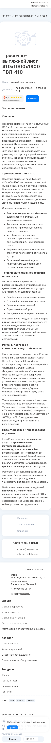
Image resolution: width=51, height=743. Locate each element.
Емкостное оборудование (16, 654)
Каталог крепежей (12, 649)
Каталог (13, 739)
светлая (20, 701)
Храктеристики (25, 524)
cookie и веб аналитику (35, 722)
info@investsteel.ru (39, 6)
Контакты (7, 691)
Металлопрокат (10, 643)
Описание (22, 531)
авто (12, 701)
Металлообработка (12, 606)
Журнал (6, 675)
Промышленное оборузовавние (19, 660)
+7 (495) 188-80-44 (39, 2)
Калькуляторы (9, 680)
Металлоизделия (11, 612)
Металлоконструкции (14, 617)
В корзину (32, 99)
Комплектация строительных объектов (23, 628)
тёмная (30, 701)
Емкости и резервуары (14, 623)
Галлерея (22, 518)
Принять (13, 727)
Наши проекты (10, 686)
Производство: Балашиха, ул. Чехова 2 (23, 583)
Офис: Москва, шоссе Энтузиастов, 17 (28, 576)
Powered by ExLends (12, 734)
